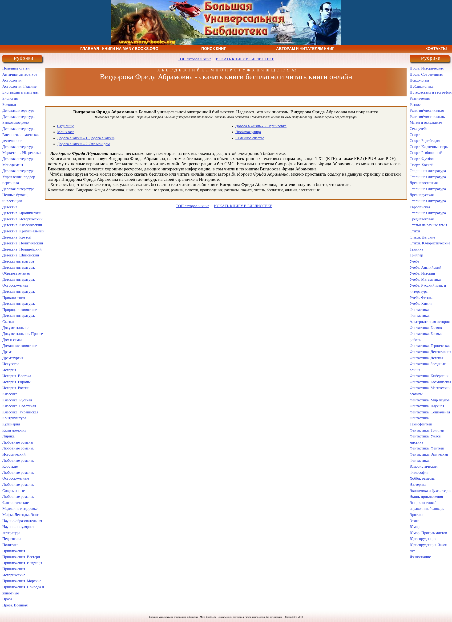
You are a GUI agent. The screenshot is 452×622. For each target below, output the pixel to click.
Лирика (8, 436)
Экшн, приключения (426, 496)
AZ (294, 70)
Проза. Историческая (427, 68)
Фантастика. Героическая (430, 346)
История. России (15, 388)
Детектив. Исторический (22, 219)
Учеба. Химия (421, 303)
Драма (7, 352)
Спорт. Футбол (422, 159)
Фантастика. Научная (427, 406)
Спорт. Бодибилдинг (426, 141)
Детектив (9, 207)
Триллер (416, 255)
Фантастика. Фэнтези (427, 448)
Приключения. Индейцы (22, 563)
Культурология (14, 430)
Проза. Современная (426, 74)
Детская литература (18, 261)
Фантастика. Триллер (427, 430)
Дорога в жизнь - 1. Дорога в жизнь (85, 138)
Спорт (415, 135)
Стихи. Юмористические (430, 243)
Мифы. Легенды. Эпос (20, 515)
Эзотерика (418, 484)
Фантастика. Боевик (426, 328)
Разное (415, 105)
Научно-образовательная (22, 521)
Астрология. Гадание (19, 86)
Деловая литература (18, 110)
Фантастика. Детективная (430, 352)
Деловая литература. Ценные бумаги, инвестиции (18, 195)
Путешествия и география (431, 92)
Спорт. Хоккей (421, 165)
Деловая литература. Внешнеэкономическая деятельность (20, 135)
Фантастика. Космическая (430, 382)
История (9, 370)
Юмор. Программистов (428, 533)
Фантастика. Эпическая (429, 454)
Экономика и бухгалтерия (430, 491)
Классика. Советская (19, 406)
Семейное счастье (249, 138)
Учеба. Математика (425, 279)
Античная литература (19, 74)
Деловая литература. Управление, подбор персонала (18, 177)
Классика (9, 394)
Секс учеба (418, 129)
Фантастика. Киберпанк (429, 376)
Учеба (414, 261)
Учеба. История (422, 273)
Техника (416, 249)
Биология (10, 98)
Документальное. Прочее (22, 334)
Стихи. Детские (422, 237)
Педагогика (11, 539)
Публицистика (421, 86)
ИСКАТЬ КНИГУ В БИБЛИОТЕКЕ (245, 59)
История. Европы (16, 382)
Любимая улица (248, 132)
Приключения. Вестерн (21, 557)
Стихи (415, 231)
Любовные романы (17, 442)
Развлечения (420, 98)
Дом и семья (12, 340)
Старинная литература (428, 171)
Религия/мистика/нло (427, 110)
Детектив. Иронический (21, 213)
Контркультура (14, 418)
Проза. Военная (15, 605)
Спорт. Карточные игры (429, 147)
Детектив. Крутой (16, 237)
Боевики (9, 105)
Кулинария (11, 424)
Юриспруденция (423, 539)
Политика (10, 545)
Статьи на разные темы (428, 225)
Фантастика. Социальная (430, 412)
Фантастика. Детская (426, 358)
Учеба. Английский (425, 267)
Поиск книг (213, 49)
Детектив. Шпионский (20, 255)
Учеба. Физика (421, 298)
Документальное (15, 328)
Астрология (11, 80)
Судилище (65, 126)
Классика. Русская (17, 400)
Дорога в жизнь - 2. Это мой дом (83, 144)
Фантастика (419, 310)
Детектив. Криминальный (23, 231)
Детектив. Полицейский (22, 249)
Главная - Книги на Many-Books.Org (119, 49)
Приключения (13, 551)
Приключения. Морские (21, 581)
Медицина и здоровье (19, 509)
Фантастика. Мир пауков (430, 400)
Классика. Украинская (20, 412)
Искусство (10, 364)
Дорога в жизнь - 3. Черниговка (261, 126)
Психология (419, 80)
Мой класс (65, 132)
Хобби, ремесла (422, 478)
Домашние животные (19, 346)
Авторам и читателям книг (305, 49)
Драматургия (12, 358)
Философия (419, 472)
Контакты (436, 49)
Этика (415, 521)
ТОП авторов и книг (194, 59)
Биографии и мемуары (20, 92)
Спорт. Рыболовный (426, 153)
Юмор (415, 527)
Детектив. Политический (22, 243)
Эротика (416, 515)
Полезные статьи (16, 68)
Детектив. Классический (22, 225)
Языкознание (420, 557)
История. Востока (16, 376)
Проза (7, 599)
